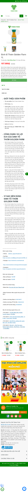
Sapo (17, 465)
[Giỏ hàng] (26, 15)
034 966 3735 (15, 443)
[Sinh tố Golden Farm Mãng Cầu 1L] (7, 349)
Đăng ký (25, 1)
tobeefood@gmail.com (10, 444)
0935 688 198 (8, 443)
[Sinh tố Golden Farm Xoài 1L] (20, 349)
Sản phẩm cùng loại (8, 338)
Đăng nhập (19, 1)
